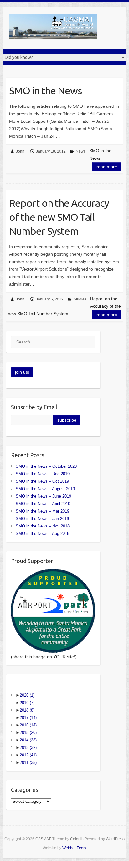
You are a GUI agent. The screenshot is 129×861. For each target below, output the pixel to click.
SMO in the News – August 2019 (45, 488)
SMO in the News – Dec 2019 (43, 473)
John (20, 151)
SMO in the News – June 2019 (43, 496)
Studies (80, 299)
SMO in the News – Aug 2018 (42, 533)
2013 (28, 747)
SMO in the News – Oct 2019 (42, 481)
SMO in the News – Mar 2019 (42, 511)
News (80, 151)
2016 (28, 725)
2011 (28, 762)
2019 (27, 702)
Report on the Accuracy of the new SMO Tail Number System (59, 217)
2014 (28, 740)
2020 (27, 695)
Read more (106, 166)
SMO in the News (45, 90)
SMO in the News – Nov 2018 (43, 526)
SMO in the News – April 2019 (43, 503)
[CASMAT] (53, 27)
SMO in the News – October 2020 (46, 466)
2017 (28, 717)
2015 (28, 732)
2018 (27, 710)
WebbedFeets (74, 848)
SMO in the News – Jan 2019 (42, 518)
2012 (28, 755)
